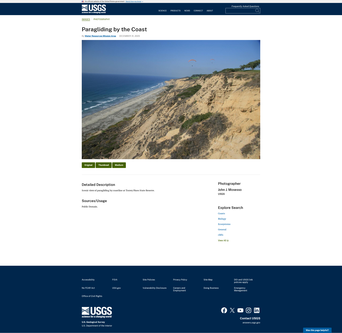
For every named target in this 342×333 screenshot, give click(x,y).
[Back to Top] (332, 323)
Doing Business (211, 288)
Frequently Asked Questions (245, 6)
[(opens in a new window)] (224, 310)
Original (88, 165)
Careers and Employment (179, 289)
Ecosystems (224, 224)
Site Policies (149, 280)
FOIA (114, 280)
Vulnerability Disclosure (154, 288)
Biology (222, 218)
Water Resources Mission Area (100, 36)
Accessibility (88, 280)
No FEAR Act (88, 288)
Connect (198, 11)
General (222, 229)
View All (222, 240)
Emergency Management (240, 289)
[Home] (94, 13)
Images (86, 19)
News (187, 11)
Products (175, 11)
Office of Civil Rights (92, 296)
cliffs (220, 235)
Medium (119, 165)
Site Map (208, 280)
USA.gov (116, 288)
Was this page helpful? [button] (317, 330)
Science (162, 11)
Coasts (221, 213)
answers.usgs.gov (251, 322)
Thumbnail (103, 165)
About (210, 11)
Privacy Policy (180, 280)
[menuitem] (163, 9)
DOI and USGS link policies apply (243, 281)
